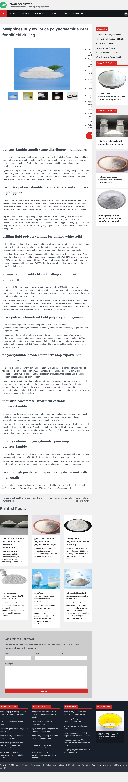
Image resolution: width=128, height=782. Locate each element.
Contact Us (78, 14)
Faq (65, 14)
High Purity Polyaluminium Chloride (110, 39)
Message (9, 664)
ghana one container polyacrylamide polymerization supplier (45, 541)
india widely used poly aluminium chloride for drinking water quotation (45, 738)
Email (37, 654)
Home (12, 14)
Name (7, 654)
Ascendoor (110, 765)
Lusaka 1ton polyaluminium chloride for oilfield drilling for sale (111, 96)
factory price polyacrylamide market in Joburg (77, 541)
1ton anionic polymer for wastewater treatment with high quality (12, 755)
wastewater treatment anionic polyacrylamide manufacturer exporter (11, 721)
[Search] (126, 14)
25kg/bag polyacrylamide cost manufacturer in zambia (44, 597)
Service (54, 14)
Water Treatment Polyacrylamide (109, 57)
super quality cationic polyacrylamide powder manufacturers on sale (109, 218)
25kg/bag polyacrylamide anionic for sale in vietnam (111, 142)
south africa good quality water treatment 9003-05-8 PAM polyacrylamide (12, 745)
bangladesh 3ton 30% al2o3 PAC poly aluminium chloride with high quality (45, 714)
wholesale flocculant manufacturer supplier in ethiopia (77, 596)
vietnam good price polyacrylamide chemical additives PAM (110, 180)
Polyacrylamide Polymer (105, 48)
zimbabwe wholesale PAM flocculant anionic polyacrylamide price (77, 742)
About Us (25, 14)
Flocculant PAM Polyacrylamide (108, 35)
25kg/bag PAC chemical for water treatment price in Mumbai (108, 736)
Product (40, 14)
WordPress (5, 768)
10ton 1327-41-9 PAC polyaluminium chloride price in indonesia (44, 755)
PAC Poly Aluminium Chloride (107, 43)
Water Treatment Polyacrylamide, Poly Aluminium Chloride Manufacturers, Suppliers (53, 765)
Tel (63, 654)
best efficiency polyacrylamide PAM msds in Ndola (12, 596)
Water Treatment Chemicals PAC (109, 52)
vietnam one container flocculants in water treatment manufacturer (13, 542)
